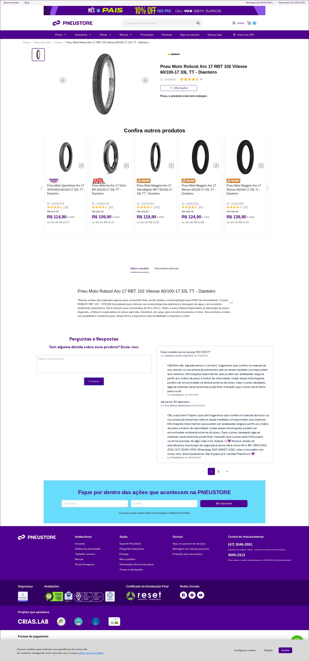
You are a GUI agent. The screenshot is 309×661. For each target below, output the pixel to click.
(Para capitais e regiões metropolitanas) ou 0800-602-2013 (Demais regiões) (259, 560)
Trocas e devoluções (131, 569)
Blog (27, 2)
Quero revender (11, 2)
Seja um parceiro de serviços (189, 543)
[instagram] (192, 595)
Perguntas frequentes (131, 548)
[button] (238, 23)
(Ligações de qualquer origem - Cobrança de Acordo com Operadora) (256, 550)
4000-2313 (236, 555)
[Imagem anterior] (62, 80)
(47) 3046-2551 (240, 544)
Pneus (58, 34)
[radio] (181, 79)
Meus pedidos (127, 559)
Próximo (94, 381)
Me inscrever (224, 503)
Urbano (58, 42)
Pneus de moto (42, 42)
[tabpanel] (154, 303)
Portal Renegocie (84, 564)
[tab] (166, 268)
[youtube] (200, 595)
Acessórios (81, 34)
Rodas (103, 34)
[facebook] (183, 595)
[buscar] (198, 23)
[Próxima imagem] (145, 80)
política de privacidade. (91, 653)
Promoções (147, 34)
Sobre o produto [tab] (139, 268)
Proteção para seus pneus (187, 554)
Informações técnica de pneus (136, 564)
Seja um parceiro (189, 34)
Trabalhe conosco (85, 554)
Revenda (167, 34)
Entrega (123, 554)
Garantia (80, 543)
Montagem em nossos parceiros (191, 548)
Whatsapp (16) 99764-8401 (259, 2)
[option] (104, 84)
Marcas (124, 34)
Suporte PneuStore (130, 543)
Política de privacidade (87, 548)
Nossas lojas (215, 34)
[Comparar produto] (81, 165)
